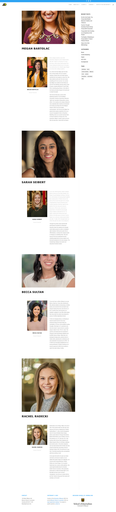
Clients (83, 4)
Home (70, 4)
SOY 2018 (83, 59)
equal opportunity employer (53, 502)
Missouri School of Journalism (57, 500)
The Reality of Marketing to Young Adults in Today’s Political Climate (87, 38)
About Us (75, 4)
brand (88, 69)
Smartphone (84, 76)
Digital (82, 57)
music (83, 74)
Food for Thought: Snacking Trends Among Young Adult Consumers (87, 26)
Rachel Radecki (35, 416)
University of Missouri (58, 498)
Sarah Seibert (34, 182)
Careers (91, 4)
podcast (86, 74)
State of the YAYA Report (103, 4)
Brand (82, 52)
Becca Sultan (33, 292)
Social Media (90, 76)
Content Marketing (85, 54)
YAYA (83, 78)
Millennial (91, 71)
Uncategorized (84, 61)
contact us (57, 503)
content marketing (85, 71)
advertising (84, 69)
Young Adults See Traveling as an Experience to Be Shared (87, 32)
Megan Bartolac (36, 48)
